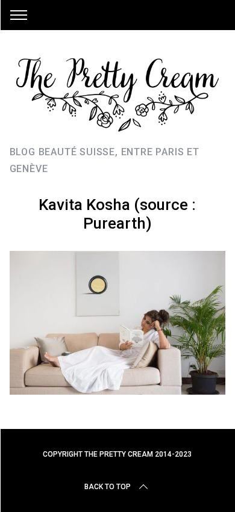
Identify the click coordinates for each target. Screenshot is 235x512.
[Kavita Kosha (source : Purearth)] (118, 390)
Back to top (107, 487)
